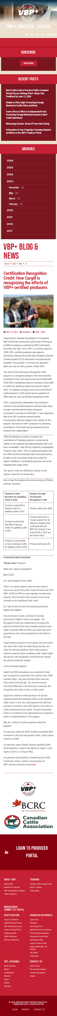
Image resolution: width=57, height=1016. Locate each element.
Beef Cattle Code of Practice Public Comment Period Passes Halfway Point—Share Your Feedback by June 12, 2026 (27, 93)
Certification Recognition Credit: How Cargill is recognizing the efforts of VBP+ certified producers (25, 280)
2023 (10, 181)
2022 (10, 210)
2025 (10, 167)
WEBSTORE (52, 34)
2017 (10, 230)
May (11, 193)
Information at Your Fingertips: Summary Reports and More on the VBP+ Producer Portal (28, 131)
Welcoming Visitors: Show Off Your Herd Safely (27, 123)
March (12, 198)
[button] (53, 42)
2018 (10, 224)
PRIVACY (25, 1009)
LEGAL (15, 1009)
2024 (10, 174)
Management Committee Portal (14, 908)
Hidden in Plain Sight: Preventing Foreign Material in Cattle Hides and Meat (25, 104)
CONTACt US (39, 1009)
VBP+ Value (40, 332)
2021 (10, 217)
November (14, 187)
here (32, 474)
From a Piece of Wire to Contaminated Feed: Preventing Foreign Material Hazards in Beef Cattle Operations (26, 114)
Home (7, 264)
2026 (10, 160)
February (13, 204)
